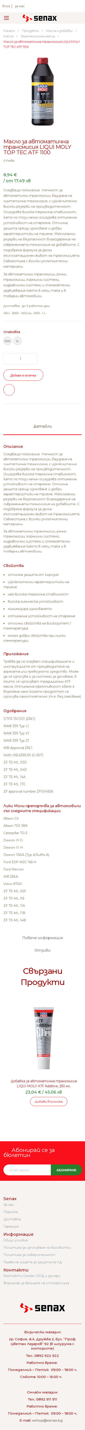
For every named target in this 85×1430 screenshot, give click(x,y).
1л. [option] (17, 341)
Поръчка (10, 1212)
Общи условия (15, 1240)
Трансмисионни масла (38, 36)
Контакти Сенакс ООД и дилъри (31, 1276)
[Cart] (75, 18)
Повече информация (42, 938)
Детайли (42, 426)
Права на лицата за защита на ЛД (32, 1262)
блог (6, 6)
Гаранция (11, 1226)
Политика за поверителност (29, 1255)
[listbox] (42, 341)
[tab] (42, 428)
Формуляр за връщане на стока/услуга (36, 1283)
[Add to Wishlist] (9, 389)
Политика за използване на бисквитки (37, 1248)
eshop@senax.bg (47, 1420)
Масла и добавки (59, 30)
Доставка (12, 1219)
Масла (8, 36)
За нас (8, 1205)
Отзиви (42, 950)
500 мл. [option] (7, 342)
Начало (9, 30)
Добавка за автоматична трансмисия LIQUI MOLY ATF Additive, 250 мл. (44, 1083)
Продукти (30, 30)
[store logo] (39, 18)
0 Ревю (9, 160)
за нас (20, 6)
